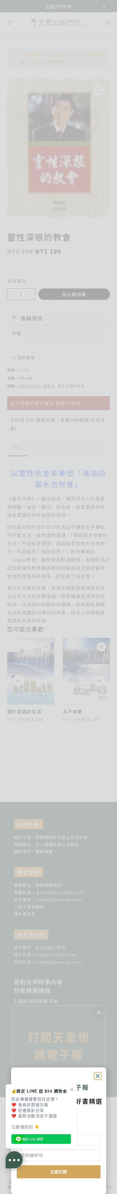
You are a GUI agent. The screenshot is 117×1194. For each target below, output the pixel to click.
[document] (58, 597)
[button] (98, 1076)
